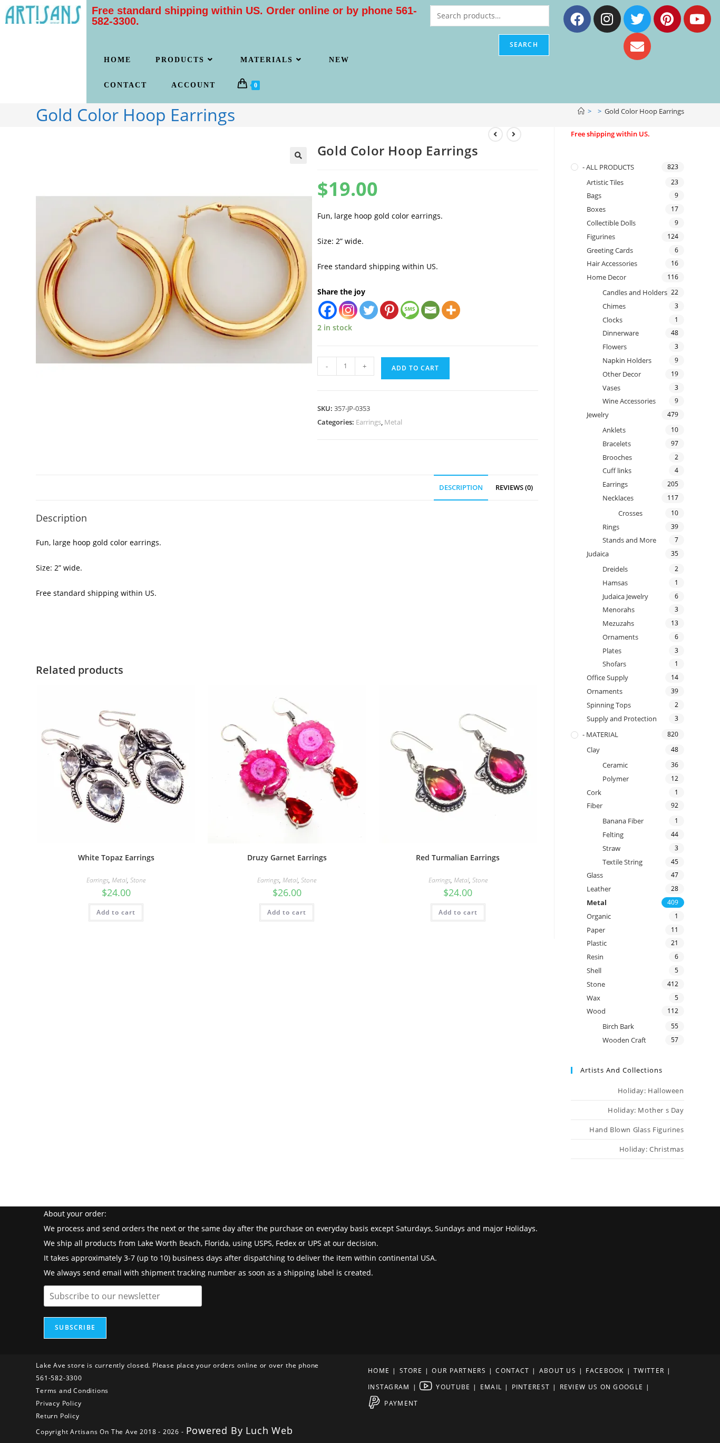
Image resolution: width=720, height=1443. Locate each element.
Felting (613, 834)
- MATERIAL (600, 734)
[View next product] (514, 134)
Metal (393, 422)
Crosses (630, 513)
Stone (137, 880)
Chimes (614, 306)
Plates (611, 650)
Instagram (389, 1386)
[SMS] (410, 310)
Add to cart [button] (115, 912)
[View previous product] (495, 134)
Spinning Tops (609, 705)
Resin (595, 956)
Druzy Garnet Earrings (287, 857)
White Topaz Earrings (116, 857)
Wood (596, 1011)
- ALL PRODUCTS (608, 167)
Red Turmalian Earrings (458, 857)
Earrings (368, 422)
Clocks (612, 320)
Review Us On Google (602, 1386)
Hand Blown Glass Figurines (636, 1129)
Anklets (614, 430)
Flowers (614, 346)
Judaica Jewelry (625, 596)
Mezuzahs (618, 623)
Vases (611, 387)
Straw (611, 848)
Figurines (601, 236)
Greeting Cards (610, 250)
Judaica (598, 553)
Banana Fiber (623, 821)
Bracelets (616, 443)
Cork (594, 792)
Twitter (649, 1370)
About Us (557, 1370)
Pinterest (531, 1386)
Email (491, 1386)
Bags (594, 195)
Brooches (617, 457)
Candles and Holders (634, 292)
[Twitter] (637, 19)
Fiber (594, 805)
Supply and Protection (622, 718)
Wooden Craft (624, 1040)
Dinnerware (620, 333)
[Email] (430, 310)
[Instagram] (607, 19)
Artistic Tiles (605, 182)
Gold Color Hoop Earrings (644, 111)
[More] (451, 310)
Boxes (596, 209)
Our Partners (459, 1370)
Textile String (622, 862)
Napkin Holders (626, 360)
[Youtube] (697, 19)
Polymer (615, 778)
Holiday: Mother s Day (646, 1110)
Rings (610, 527)
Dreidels (615, 569)
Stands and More (629, 540)
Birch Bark (618, 1026)
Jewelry (598, 414)
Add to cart (415, 368)
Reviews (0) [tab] (514, 487)
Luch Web (269, 1430)
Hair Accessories (612, 263)
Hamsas (615, 582)
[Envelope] (637, 46)
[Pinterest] (667, 19)
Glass (595, 875)
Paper (596, 930)
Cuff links (616, 470)
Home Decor (606, 277)
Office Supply (607, 677)
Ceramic (615, 765)
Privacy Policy (58, 1403)
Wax (593, 998)
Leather (599, 889)
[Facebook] (577, 19)
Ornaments (620, 637)
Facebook (605, 1370)
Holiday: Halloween (651, 1090)
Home (379, 1370)
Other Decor (621, 374)
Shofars (614, 664)
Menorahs (618, 609)
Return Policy (57, 1415)
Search (524, 44)
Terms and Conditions (72, 1390)
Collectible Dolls (611, 223)
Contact (512, 1370)
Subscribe (75, 1327)
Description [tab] (461, 487)
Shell (594, 970)
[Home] (581, 111)
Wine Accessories (629, 401)
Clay (593, 749)
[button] (298, 155)
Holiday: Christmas (651, 1149)
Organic (599, 916)
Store (411, 1370)
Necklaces (618, 498)
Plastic (597, 943)
